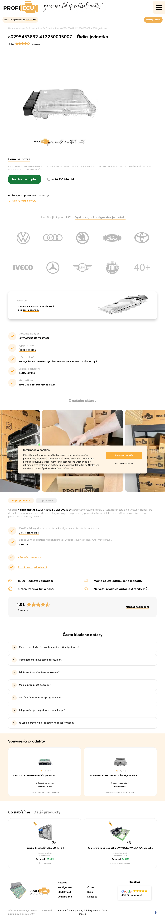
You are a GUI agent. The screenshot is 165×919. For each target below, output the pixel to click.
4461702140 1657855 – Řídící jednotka (34, 775)
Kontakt (92, 896)
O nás (90, 887)
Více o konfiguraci (29, 532)
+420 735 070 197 (62, 179)
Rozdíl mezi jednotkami (32, 567)
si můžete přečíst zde (62, 468)
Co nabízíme (65, 896)
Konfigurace (65, 887)
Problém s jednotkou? (20, 19)
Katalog (62, 882)
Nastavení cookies (124, 463)
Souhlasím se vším (124, 455)
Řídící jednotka (45, 863)
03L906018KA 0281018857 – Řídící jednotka (113, 775)
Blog (90, 892)
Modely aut (64, 892)
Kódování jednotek (29, 557)
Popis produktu (21, 500)
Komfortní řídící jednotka (120, 863)
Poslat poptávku (153, 19)
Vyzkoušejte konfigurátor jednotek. (100, 217)
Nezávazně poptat (24, 179)
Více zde (24, 544)
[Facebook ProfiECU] (156, 912)
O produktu (46, 500)
